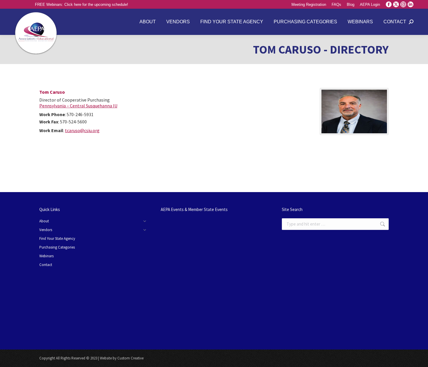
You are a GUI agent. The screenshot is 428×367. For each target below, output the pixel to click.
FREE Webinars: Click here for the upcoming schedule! (81, 4)
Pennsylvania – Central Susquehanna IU (78, 106)
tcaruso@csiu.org (82, 130)
